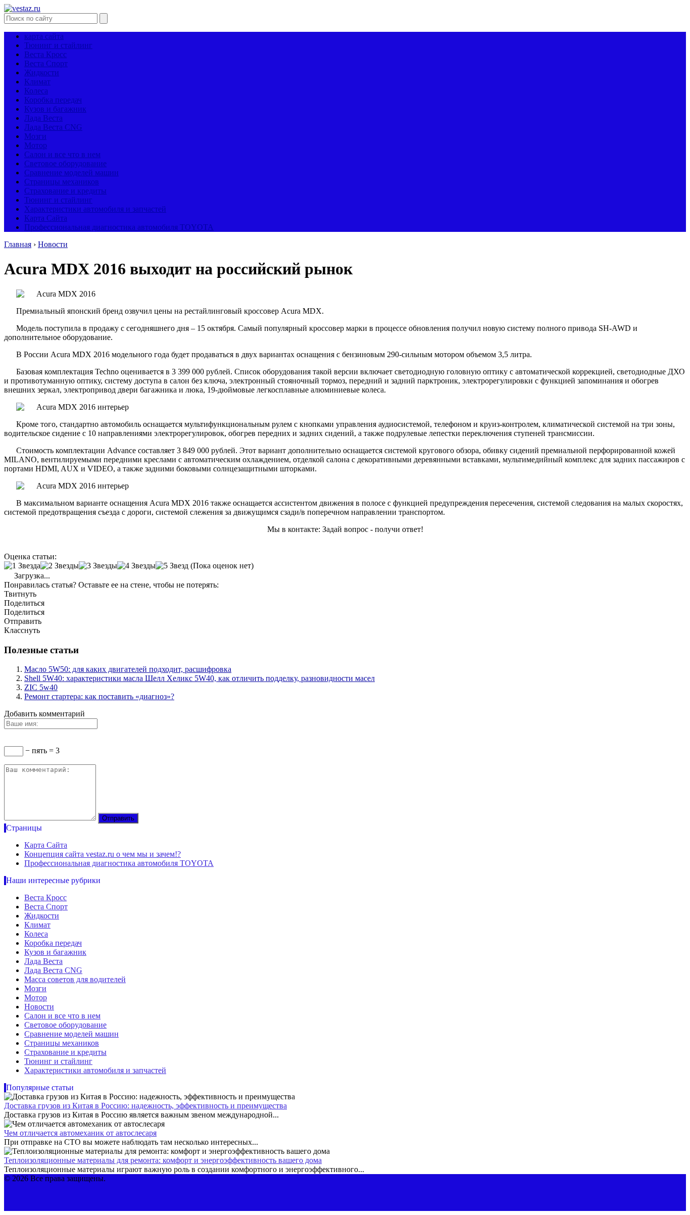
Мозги (35, 136)
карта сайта (44, 36)
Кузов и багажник (55, 109)
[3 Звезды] (98, 565)
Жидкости (41, 72)
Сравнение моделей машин (71, 172)
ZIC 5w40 (41, 687)
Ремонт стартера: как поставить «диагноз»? (99, 696)
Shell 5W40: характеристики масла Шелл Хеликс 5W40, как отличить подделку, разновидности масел (199, 678)
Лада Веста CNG (53, 127)
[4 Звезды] (136, 565)
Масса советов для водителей (75, 979)
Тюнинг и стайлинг (58, 45)
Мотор (35, 145)
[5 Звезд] (172, 565)
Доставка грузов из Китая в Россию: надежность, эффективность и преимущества (145, 1105)
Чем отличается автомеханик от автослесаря (80, 1133)
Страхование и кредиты (65, 190)
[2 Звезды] (59, 565)
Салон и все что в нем (62, 154)
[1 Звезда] (22, 565)
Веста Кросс (45, 54)
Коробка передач (53, 99)
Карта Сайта (45, 218)
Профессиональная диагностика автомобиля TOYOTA (119, 227)
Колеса (36, 90)
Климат (37, 81)
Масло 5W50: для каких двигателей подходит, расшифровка (127, 669)
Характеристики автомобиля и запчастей (95, 209)
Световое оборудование (65, 163)
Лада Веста (43, 118)
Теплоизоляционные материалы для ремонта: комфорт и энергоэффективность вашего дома (163, 1160)
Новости (39, 1006)
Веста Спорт (46, 63)
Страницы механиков (61, 181)
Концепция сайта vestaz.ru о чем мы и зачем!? (102, 854)
